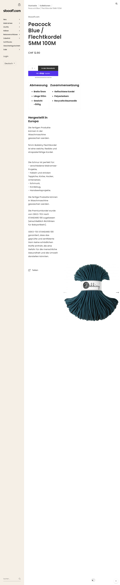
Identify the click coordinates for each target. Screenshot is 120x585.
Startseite (32, 5)
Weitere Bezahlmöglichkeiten (43, 77)
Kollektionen (45, 5)
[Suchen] (20, 579)
